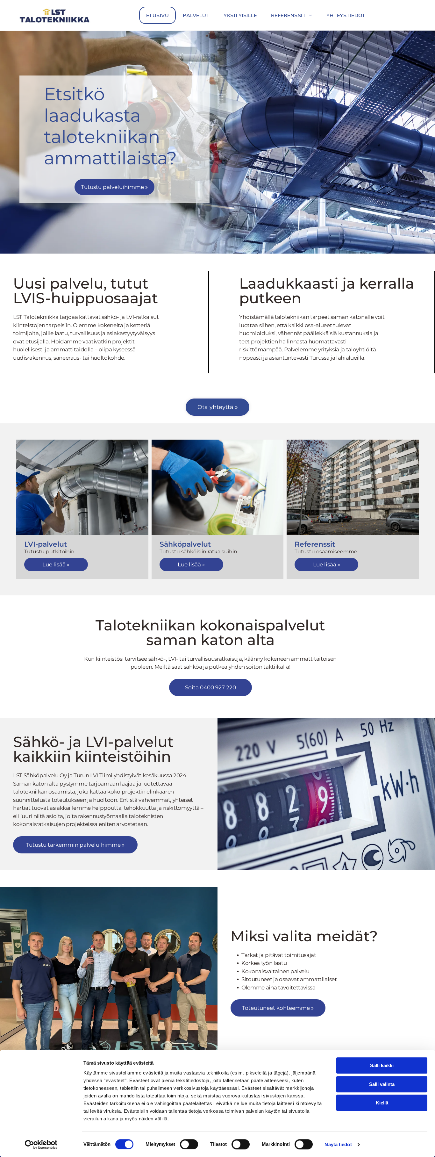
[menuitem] (157, 15)
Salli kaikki (382, 1065)
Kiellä (382, 1102)
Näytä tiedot (338, 1144)
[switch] (189, 1144)
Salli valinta (382, 1084)
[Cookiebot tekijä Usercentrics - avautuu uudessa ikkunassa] (41, 1144)
